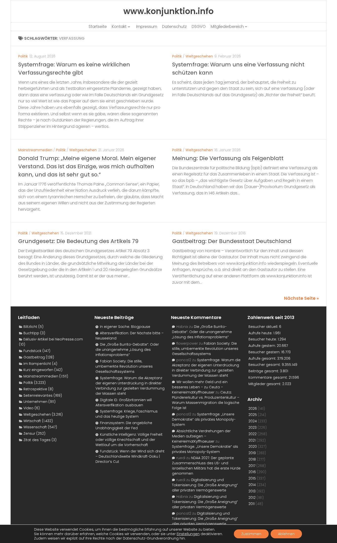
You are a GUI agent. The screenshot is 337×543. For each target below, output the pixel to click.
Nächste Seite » (301, 298)
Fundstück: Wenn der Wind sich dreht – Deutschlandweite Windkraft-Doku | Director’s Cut (130, 456)
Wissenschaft (35, 427)
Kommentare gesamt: (268, 377)
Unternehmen (35, 401)
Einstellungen (188, 534)
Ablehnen (286, 533)
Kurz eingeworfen (38, 369)
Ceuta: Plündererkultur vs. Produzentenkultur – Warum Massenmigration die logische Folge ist (205, 400)
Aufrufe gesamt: (262, 358)
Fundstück (32, 350)
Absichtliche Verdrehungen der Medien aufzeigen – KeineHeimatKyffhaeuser (201, 436)
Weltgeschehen (199, 56)
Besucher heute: (263, 339)
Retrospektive (35, 389)
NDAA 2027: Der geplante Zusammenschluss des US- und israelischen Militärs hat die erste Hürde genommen (206, 465)
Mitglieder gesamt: (265, 383)
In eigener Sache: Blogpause (125, 326)
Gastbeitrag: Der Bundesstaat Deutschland (231, 241)
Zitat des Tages (37, 439)
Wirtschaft (32, 420)
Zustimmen (251, 533)
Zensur (29, 433)
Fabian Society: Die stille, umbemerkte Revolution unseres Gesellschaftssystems (124, 366)
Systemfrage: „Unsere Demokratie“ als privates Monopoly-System (204, 419)
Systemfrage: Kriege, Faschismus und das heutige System (126, 414)
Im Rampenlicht (37, 363)
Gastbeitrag (34, 357)
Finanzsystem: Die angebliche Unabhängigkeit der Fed (123, 425)
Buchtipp (31, 333)
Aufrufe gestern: (262, 345)
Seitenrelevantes (38, 395)
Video (28, 408)
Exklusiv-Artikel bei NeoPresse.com (53, 339)
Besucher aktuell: (263, 326)
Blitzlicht (30, 326)
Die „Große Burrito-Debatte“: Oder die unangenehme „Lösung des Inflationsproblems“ (127, 349)
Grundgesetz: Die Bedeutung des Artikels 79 (78, 241)
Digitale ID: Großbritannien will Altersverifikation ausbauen (123, 402)
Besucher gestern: (264, 352)
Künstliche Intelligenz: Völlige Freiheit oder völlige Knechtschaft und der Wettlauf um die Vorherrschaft (129, 439)
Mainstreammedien (35, 150)
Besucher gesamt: (265, 364)
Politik (23, 56)
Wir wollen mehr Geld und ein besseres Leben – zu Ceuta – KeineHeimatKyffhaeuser (199, 387)
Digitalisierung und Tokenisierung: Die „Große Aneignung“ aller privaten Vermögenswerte (205, 485)
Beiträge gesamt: (264, 371)
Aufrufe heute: (260, 333)
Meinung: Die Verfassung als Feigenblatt (227, 158)
